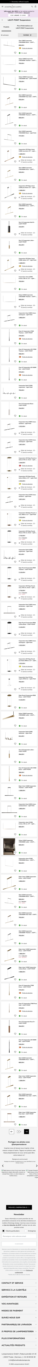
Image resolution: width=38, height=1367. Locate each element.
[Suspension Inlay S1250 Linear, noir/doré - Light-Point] (19, 501)
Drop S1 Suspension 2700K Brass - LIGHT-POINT (26, 986)
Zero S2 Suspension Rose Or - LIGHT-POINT (27, 1022)
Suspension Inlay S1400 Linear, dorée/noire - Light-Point (27, 605)
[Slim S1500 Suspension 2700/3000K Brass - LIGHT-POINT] (19, 210)
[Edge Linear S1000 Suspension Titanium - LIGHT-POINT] (19, 792)
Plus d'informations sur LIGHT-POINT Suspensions (25, 27)
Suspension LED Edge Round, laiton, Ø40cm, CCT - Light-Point (28, 477)
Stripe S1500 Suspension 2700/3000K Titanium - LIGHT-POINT (27, 295)
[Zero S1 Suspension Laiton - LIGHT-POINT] (19, 246)
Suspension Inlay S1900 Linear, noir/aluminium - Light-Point (27, 804)
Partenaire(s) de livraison (17, 1324)
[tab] (19, 1282)
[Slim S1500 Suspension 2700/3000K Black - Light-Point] (19, 137)
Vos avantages (10, 1303)
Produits (6, 27)
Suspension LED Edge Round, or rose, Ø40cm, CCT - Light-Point (28, 513)
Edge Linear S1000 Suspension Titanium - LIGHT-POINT (27, 786)
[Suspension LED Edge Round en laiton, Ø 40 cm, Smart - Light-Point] (19, 464)
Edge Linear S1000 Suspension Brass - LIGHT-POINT (27, 1076)
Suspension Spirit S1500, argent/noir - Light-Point (26, 386)
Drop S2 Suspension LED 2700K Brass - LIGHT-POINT (27, 768)
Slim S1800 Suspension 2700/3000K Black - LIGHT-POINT (26, 41)
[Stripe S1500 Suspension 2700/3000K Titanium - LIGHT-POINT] (19, 301)
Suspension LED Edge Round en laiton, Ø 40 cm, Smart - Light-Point (28, 459)
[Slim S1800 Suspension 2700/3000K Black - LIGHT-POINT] (19, 47)
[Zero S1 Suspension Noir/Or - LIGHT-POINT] (19, 228)
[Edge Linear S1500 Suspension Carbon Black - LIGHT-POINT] (19, 973)
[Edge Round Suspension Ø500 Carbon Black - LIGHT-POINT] (19, 629)
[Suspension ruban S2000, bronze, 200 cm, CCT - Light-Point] (19, 283)
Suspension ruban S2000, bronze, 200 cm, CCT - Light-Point (27, 277)
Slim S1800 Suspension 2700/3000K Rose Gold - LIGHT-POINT (28, 95)
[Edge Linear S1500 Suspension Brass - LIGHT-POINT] (19, 955)
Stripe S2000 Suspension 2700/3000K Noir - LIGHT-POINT (28, 77)
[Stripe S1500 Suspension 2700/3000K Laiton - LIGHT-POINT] (19, 846)
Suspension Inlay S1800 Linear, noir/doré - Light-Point (27, 422)
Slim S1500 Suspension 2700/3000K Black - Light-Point (27, 132)
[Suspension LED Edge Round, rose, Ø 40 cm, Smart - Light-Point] (19, 592)
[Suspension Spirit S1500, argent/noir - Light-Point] (19, 392)
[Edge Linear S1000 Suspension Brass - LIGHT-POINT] (19, 1082)
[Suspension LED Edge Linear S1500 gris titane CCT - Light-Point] (19, 192)
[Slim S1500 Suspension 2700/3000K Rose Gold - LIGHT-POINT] (19, 919)
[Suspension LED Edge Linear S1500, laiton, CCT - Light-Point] (19, 265)
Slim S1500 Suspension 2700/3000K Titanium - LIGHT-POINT (27, 931)
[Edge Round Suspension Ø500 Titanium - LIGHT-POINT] (19, 574)
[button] (15, 52)
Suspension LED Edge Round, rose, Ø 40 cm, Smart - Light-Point (27, 586)
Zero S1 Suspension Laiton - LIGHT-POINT (26, 241)
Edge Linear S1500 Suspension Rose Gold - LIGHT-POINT (27, 1113)
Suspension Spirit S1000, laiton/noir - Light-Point (26, 732)
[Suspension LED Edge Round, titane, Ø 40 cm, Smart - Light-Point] (19, 537)
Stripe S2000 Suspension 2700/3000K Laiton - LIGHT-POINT (26, 714)
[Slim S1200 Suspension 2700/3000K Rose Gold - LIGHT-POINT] (19, 1100)
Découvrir (27, 13)
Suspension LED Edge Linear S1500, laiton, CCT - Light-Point (27, 259)
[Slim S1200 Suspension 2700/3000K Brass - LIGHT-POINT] (19, 1064)
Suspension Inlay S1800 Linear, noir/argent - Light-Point (27, 313)
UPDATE (18, 15)
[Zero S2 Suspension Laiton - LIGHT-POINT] (19, 756)
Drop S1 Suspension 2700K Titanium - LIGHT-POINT (26, 332)
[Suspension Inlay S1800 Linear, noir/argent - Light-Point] (19, 319)
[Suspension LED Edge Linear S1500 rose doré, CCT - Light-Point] (19, 155)
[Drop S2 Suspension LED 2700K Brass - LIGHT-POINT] (19, 774)
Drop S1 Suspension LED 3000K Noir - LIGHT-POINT (27, 1040)
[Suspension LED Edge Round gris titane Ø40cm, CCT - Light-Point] (19, 665)
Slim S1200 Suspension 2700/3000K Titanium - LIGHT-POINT (27, 114)
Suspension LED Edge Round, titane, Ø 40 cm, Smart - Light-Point (27, 532)
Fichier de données (27, 48)
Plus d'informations (13, 1338)
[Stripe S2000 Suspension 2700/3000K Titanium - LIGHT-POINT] (19, 65)
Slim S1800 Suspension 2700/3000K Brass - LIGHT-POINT (26, 168)
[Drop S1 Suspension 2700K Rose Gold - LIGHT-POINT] (19, 1010)
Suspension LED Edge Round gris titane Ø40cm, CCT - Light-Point (27, 659)
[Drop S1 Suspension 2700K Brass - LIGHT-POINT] (19, 991)
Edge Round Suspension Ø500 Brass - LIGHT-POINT (27, 696)
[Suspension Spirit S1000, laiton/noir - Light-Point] (19, 738)
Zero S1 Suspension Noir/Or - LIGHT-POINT (27, 223)
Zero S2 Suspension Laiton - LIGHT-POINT (26, 750)
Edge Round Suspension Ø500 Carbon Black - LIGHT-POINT (27, 623)
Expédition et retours (14, 1296)
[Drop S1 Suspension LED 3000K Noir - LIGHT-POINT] (19, 1046)
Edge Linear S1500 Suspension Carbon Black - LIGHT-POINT (27, 968)
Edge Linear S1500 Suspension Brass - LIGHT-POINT (27, 950)
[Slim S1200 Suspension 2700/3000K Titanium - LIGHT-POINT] (19, 119)
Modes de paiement (12, 1310)
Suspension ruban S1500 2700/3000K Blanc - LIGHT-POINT (26, 859)
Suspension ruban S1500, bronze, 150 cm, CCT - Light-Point (27, 823)
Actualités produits (13, 1345)
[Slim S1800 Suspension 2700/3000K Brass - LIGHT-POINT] (19, 174)
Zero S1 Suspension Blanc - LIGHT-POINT (26, 404)
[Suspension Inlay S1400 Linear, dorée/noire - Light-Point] (19, 611)
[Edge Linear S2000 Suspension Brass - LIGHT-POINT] (19, 883)
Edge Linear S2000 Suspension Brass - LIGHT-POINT (27, 877)
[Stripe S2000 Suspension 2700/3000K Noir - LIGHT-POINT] (19, 83)
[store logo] (14, 6)
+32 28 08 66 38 (29, 1357)
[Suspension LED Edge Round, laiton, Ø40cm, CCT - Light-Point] (19, 482)
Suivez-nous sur (11, 1317)
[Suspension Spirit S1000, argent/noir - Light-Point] (19, 556)
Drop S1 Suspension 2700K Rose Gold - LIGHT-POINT (28, 1004)
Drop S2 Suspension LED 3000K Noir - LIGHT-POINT (27, 368)
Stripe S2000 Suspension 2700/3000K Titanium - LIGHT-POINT (27, 59)
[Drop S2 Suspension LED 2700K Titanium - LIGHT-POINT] (19, 355)
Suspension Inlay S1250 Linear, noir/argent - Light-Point (27, 440)
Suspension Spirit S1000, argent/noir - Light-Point (26, 550)
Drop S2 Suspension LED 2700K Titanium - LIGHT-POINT (27, 350)
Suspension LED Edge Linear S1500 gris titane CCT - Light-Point (27, 186)
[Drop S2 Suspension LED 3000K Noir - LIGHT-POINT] (19, 373)
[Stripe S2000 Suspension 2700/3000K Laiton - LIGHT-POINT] (19, 719)
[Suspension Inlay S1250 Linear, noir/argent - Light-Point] (19, 446)
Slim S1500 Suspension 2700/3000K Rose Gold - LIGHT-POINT (28, 913)
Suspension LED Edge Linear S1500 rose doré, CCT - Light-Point (27, 150)
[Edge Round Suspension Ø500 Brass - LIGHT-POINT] (19, 701)
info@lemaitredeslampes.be (19, 1360)
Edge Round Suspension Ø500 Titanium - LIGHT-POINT (27, 568)
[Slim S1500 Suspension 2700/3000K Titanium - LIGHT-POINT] (19, 937)
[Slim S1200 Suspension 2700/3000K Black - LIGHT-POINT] (19, 901)
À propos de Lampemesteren (18, 1331)
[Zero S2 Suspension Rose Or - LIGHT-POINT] (19, 1028)
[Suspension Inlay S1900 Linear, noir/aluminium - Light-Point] (19, 810)
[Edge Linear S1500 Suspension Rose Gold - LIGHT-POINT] (19, 1118)
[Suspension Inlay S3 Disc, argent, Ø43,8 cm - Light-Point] (19, 683)
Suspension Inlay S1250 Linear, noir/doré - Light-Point (27, 495)
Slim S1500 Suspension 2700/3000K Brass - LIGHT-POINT (26, 205)
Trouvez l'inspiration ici (17, 1207)
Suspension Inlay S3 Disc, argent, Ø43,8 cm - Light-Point (27, 678)
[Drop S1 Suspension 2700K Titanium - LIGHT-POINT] (19, 337)
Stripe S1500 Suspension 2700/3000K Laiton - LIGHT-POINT (26, 841)
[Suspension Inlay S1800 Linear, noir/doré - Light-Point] (19, 428)
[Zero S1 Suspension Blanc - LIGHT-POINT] (19, 410)
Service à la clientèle (14, 1290)
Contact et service (12, 1283)
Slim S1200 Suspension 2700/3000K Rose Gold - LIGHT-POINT (28, 1095)
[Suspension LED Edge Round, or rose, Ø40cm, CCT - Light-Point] (19, 519)
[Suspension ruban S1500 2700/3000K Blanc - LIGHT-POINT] (19, 864)
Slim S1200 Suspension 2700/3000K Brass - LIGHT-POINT (26, 1058)
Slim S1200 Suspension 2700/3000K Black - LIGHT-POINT (26, 895)
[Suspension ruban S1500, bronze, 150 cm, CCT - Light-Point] (19, 828)
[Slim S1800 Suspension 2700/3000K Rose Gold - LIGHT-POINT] (19, 101)
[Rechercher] (32, 6)
